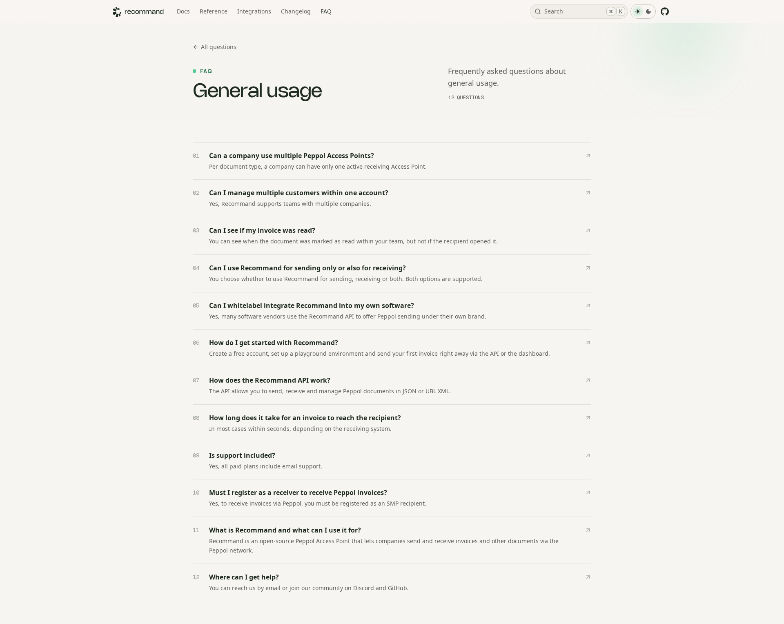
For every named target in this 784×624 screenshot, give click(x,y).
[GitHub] (664, 11)
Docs (183, 11)
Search (583, 11)
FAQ (326, 11)
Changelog (296, 11)
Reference (213, 11)
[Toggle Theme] (643, 11)
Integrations (254, 11)
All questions (218, 47)
